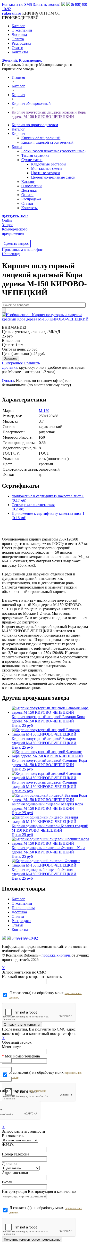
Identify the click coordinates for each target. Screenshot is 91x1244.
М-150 (44, 411)
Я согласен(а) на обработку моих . (45, 995)
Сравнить (32, 363)
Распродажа (21, 43)
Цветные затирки (45, 173)
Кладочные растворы (48, 164)
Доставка (19, 35)
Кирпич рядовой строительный (47, 142)
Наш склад (11, 254)
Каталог (18, 26)
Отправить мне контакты (22, 1024)
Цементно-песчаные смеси (53, 177)
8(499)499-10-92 (15, 216)
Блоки (17, 147)
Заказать (10, 358)
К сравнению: (30, 60)
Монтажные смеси (46, 168)
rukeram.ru (12, 13)
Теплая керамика (35, 155)
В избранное (12, 363)
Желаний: (10, 60)
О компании (22, 30)
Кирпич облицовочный (40, 138)
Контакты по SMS (17, 4)
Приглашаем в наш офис (22, 249)
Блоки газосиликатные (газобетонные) (53, 151)
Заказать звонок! (46, 4)
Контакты (20, 52)
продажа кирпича (56, 955)
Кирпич (18, 133)
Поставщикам (23, 908)
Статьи (17, 48)
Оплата (18, 39)
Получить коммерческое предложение (32, 1239)
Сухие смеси (31, 160)
